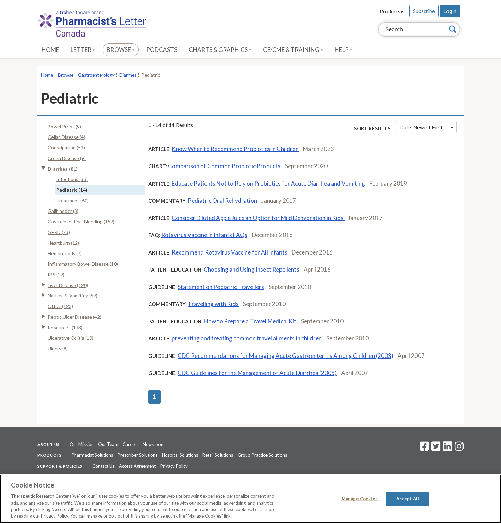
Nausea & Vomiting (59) (72, 296)
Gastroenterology (96, 75)
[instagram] (459, 448)
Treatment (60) (72, 200)
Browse (119, 49)
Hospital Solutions (180, 455)
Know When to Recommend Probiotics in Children (235, 148)
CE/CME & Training (291, 49)
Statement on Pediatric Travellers (221, 286)
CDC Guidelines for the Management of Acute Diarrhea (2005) (257, 372)
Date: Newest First (421, 127)
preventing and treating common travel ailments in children (247, 338)
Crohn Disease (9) (67, 158)
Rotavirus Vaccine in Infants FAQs (204, 234)
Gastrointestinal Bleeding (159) (81, 221)
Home (50, 49)
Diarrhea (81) (63, 169)
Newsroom (154, 444)
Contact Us (103, 466)
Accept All (407, 499)
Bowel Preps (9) (64, 126)
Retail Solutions (217, 455)
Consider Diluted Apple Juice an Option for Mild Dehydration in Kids (258, 217)
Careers (130, 444)
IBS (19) (56, 274)
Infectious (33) (72, 179)
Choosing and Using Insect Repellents (251, 269)
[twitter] (435, 448)
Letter (81, 49)
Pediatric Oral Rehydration (222, 200)
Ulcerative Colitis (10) (70, 338)
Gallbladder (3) (63, 211)
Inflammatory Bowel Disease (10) (83, 264)
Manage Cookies (359, 499)
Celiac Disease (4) (66, 137)
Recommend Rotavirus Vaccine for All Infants (229, 252)
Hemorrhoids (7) (65, 253)
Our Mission (82, 444)
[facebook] (424, 448)
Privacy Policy (174, 466)
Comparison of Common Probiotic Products (224, 166)
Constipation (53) (66, 147)
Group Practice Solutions (262, 455)
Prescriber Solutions (137, 455)
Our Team (108, 444)
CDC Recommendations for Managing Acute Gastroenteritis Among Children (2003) (285, 355)
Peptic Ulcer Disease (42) (74, 317)
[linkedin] (447, 448)
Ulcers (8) (58, 348)
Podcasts (161, 49)
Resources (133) (65, 327)
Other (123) (60, 306)
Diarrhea (128, 75)
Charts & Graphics (219, 49)
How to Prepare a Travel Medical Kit (250, 321)
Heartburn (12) (63, 243)
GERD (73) (59, 232)
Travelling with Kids (213, 303)
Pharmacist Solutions (92, 455)
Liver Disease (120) (68, 285)
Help (342, 49)
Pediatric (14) (71, 190)
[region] (250, 498)
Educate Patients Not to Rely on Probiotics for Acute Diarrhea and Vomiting (268, 183)
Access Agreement (137, 466)
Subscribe (424, 11)
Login (449, 11)
